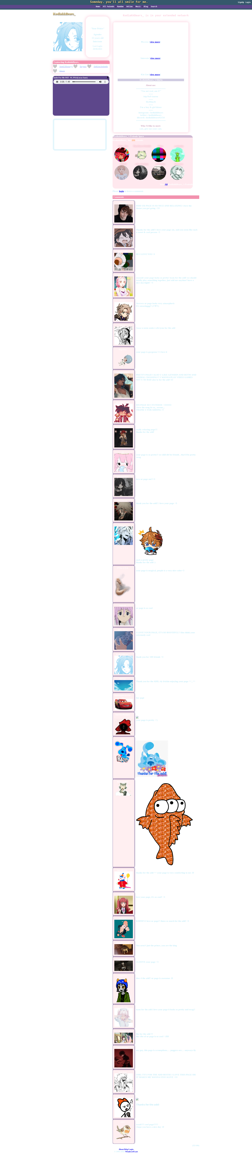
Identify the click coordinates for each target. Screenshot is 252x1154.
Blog (146, 7)
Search (154, 7)
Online (129, 7)
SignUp (241, 2)
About (121, 1149)
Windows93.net (131, 1152)
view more (155, 42)
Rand (120, 7)
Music (138, 7)
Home (98, 7)
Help (126, 1149)
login (121, 191)
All (108, 7)
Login (248, 2)
